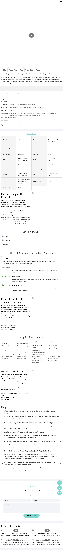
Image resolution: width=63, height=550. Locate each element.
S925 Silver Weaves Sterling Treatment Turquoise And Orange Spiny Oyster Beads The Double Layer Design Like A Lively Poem (46, 534)
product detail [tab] (31, 133)
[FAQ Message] (59, 492)
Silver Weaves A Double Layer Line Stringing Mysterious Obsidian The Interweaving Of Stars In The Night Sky (15, 534)
